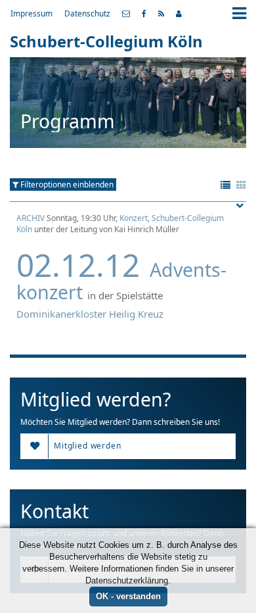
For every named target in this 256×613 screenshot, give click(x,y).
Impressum (32, 13)
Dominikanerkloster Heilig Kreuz (89, 313)
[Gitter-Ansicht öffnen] (241, 185)
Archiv (30, 218)
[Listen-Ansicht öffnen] (225, 185)
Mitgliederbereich (179, 14)
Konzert (133, 218)
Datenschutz (87, 13)
